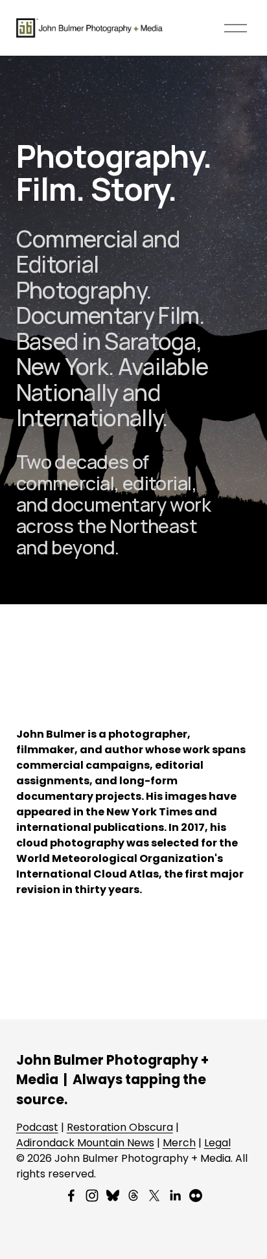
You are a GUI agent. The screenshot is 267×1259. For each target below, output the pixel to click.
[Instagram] (92, 1195)
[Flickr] (195, 1195)
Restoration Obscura (120, 1127)
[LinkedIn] (174, 1195)
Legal (217, 1142)
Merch (179, 1142)
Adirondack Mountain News (85, 1142)
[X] (154, 1195)
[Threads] (133, 1195)
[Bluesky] (112, 1195)
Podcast (37, 1127)
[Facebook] (71, 1195)
